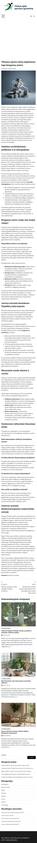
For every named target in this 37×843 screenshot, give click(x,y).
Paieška (3, 755)
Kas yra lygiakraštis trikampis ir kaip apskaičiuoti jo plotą (15, 774)
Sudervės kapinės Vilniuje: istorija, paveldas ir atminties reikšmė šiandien (16, 631)
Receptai (3, 796)
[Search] (34, 16)
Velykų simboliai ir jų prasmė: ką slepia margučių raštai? (15, 765)
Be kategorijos (5, 784)
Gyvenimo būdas (13, 575)
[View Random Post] (30, 16)
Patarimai (3, 793)
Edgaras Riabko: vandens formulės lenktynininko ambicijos (16, 771)
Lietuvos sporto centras (7, 815)
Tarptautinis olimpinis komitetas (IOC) (11, 821)
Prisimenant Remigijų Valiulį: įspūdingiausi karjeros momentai (17, 777)
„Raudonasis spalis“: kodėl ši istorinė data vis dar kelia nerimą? (17, 768)
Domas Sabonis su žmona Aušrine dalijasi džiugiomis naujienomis (14, 732)
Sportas (3, 799)
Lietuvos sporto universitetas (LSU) (10, 818)
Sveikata (3, 802)
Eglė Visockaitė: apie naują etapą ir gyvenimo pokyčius (16, 682)
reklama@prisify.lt (11, 840)
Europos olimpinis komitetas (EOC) (10, 824)
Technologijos (4, 805)
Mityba (3, 790)
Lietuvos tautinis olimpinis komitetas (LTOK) (12, 812)
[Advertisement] (18, 37)
